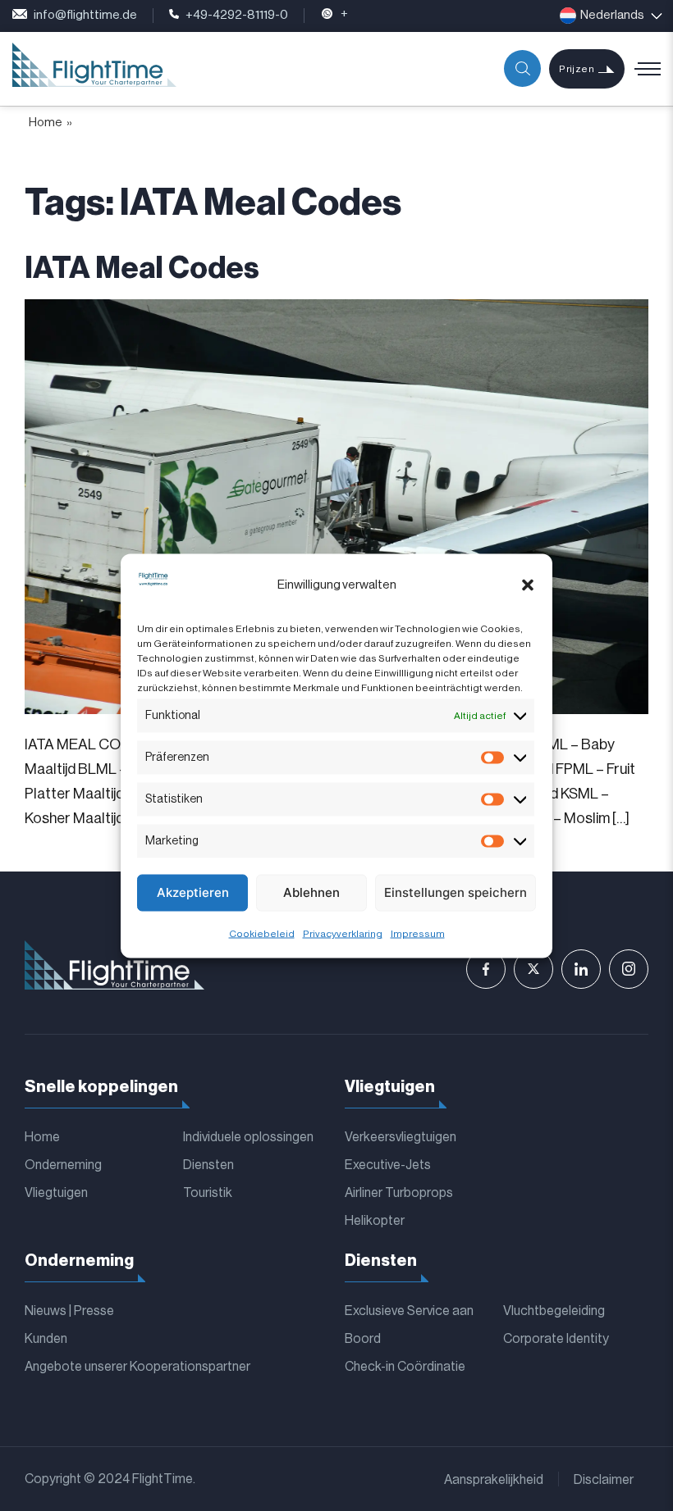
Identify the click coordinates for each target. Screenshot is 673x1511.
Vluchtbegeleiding (554, 1311)
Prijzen (576, 69)
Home (45, 122)
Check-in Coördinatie (405, 1366)
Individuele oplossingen (248, 1137)
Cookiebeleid (262, 933)
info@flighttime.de (85, 15)
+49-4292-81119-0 (236, 15)
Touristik (207, 1192)
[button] (528, 585)
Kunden (46, 1338)
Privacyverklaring (342, 933)
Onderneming (63, 1165)
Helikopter (375, 1220)
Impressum (418, 933)
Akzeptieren (193, 892)
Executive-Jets (388, 1165)
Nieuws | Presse (69, 1311)
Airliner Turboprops (399, 1192)
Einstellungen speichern (455, 892)
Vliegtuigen (56, 1192)
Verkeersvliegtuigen (400, 1137)
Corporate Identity (556, 1338)
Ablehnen (311, 892)
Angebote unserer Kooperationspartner (137, 1366)
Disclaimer (604, 1479)
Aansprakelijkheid (493, 1479)
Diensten (208, 1165)
